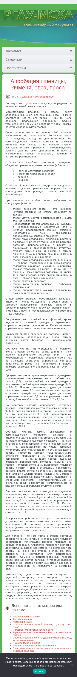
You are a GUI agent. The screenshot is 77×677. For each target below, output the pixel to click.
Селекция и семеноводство (37, 96)
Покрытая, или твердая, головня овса (33, 630)
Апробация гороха (23, 619)
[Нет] (72, 665)
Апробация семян (22, 622)
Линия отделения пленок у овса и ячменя (35, 645)
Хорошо (39, 671)
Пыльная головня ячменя (26, 643)
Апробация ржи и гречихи (26, 616)
